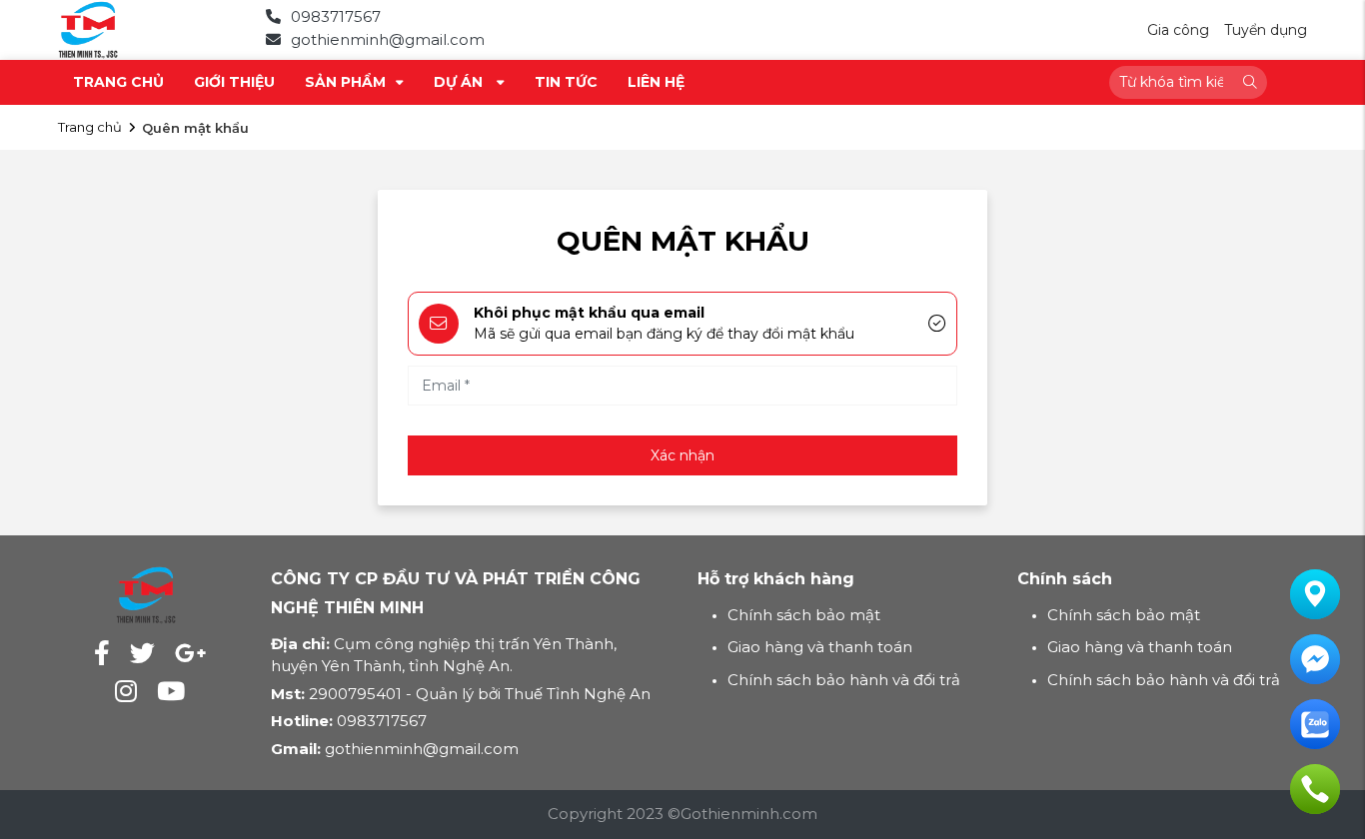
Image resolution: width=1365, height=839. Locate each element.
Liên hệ (656, 82)
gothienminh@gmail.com (388, 39)
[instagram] (126, 691)
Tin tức (566, 82)
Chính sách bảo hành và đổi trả (843, 679)
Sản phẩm (345, 82)
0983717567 (336, 16)
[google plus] (190, 653)
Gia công (1178, 30)
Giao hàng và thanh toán (819, 646)
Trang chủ (118, 82)
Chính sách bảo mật (803, 614)
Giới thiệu (234, 82)
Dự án (460, 82)
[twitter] (142, 653)
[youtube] (171, 691)
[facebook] (102, 653)
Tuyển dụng (1265, 30)
